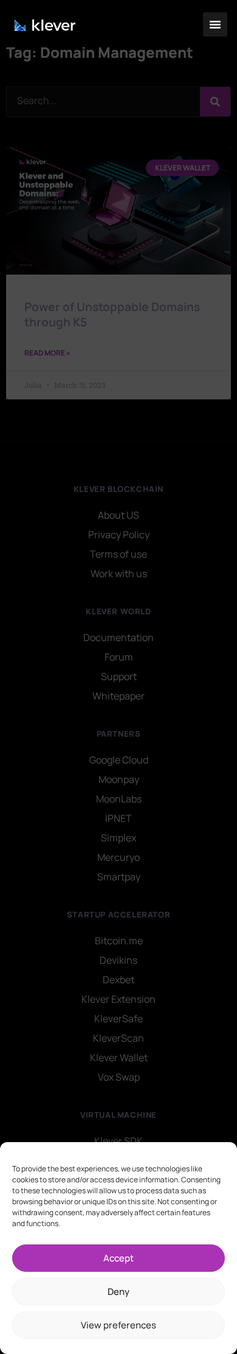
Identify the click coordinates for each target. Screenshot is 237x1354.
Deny (118, 1291)
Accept (118, 1258)
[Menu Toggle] (215, 24)
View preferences (118, 1325)
